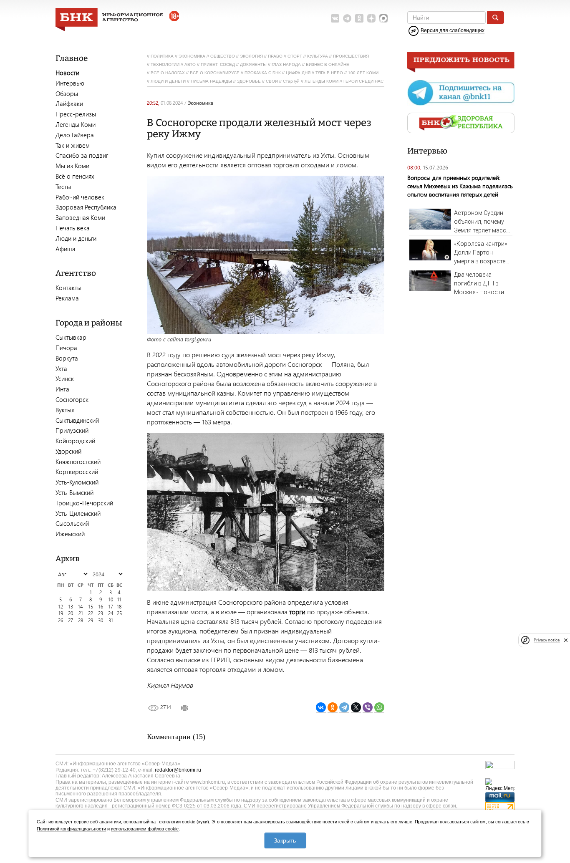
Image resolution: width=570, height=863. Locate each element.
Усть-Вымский (74, 492)
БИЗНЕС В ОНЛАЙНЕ (327, 64)
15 (90, 606)
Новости (67, 72)
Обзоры (66, 93)
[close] (565, 640)
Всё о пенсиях (74, 176)
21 (80, 613)
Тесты (63, 186)
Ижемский (70, 534)
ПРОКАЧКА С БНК (263, 73)
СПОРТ (295, 56)
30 (100, 620)
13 (70, 606)
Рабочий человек (79, 197)
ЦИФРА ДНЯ (298, 73)
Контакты (68, 287)
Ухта (61, 368)
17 (110, 606)
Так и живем (72, 145)
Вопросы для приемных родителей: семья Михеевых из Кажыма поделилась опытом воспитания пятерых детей (460, 186)
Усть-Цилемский (78, 513)
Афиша (65, 249)
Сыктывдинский (77, 420)
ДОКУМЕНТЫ (253, 64)
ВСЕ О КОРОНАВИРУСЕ (215, 73)
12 (60, 606)
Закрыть (285, 840)
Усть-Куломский (76, 482)
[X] (356, 707)
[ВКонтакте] (321, 707)
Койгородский (75, 441)
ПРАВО (275, 56)
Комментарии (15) (176, 736)
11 (119, 599)
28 (80, 620)
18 (119, 606)
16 (100, 606)
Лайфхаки (69, 103)
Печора (66, 347)
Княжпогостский (78, 461)
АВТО (190, 64)
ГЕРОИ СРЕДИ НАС (363, 81)
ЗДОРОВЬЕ (249, 81)
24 (110, 613)
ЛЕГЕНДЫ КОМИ (321, 81)
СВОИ (272, 81)
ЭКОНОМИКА (192, 56)
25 (119, 613)
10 (110, 599)
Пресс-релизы (75, 114)
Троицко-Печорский (84, 503)
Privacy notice (547, 640)
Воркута (66, 358)
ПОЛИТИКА (162, 56)
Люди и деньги (75, 238)
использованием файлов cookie (145, 828)
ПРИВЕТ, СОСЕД (218, 64)
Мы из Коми (72, 165)
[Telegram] (344, 707)
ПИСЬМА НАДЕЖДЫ (211, 81)
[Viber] (368, 707)
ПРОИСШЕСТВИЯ (351, 56)
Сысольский (72, 523)
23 (100, 613)
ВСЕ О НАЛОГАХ (168, 73)
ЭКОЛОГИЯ (251, 56)
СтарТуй (291, 81)
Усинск (64, 378)
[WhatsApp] (379, 707)
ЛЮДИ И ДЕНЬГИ (168, 81)
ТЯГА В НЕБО (329, 73)
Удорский (68, 451)
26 (60, 620)
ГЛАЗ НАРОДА (286, 64)
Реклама (67, 298)
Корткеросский (76, 471)
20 (70, 613)
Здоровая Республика (85, 207)
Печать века (72, 228)
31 (110, 620)
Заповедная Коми (80, 217)
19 (60, 613)
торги (297, 611)
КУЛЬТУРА (317, 56)
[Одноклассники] (333, 707)
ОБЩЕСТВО (222, 56)
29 (90, 620)
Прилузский (71, 430)
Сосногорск (71, 399)
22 (90, 613)
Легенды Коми (75, 124)
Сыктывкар (70, 337)
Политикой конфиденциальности (71, 828)
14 (80, 606)
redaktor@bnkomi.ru (178, 770)
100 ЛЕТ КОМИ (363, 73)
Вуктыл (65, 410)
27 (70, 620)
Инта (62, 389)
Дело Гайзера (74, 135)
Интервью (69, 83)
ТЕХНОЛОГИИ (165, 64)
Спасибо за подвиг (81, 155)
